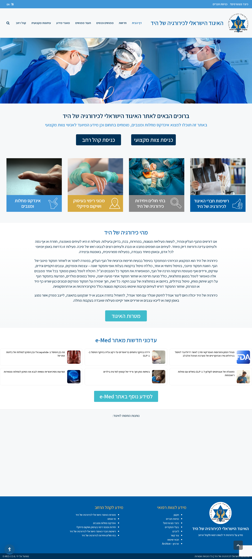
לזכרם (175, 531)
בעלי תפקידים (172, 527)
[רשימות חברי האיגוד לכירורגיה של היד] (237, 203)
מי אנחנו (112, 519)
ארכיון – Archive (170, 543)
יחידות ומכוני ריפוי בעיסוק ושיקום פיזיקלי (96, 527)
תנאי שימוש (173, 539)
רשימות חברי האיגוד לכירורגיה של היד (211, 203)
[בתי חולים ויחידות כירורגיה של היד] (176, 203)
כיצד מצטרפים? (239, 4)
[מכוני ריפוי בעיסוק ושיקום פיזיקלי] (114, 203)
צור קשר (175, 535)
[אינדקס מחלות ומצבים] (53, 203)
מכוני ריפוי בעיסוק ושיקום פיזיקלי (89, 203)
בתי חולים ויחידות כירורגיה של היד (150, 203)
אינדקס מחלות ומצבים (28, 203)
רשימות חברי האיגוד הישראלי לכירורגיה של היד (93, 531)
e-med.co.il (9, 556)
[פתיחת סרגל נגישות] (9, 549)
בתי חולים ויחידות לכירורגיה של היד (99, 535)
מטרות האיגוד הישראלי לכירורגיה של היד (95, 514)
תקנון (176, 514)
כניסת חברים (220, 4)
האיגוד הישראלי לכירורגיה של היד (187, 23)
